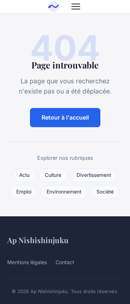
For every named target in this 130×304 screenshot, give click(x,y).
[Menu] (76, 6)
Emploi (23, 192)
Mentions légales (27, 262)
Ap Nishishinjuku (38, 240)
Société (105, 192)
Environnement (64, 192)
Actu (24, 175)
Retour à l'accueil (65, 117)
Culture (53, 175)
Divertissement (94, 175)
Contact (65, 262)
